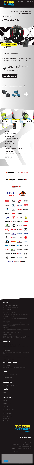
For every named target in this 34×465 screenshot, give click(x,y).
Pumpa (11, 357)
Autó (5, 372)
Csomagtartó (24, 357)
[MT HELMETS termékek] (7, 239)
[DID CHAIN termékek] (13, 214)
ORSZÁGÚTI (12, 346)
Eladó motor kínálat (10, 305)
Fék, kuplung (22, 322)
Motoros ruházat (9, 317)
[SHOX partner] (23, 182)
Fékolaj (10, 336)
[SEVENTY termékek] (20, 251)
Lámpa (8, 357)
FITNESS (19, 346)
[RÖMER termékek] (20, 247)
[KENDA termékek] (13, 231)
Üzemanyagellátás (22, 324)
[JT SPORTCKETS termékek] (20, 243)
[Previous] (2, 121)
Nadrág (8, 318)
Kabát (12, 318)
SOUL (17, 348)
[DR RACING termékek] (7, 218)
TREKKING (26, 346)
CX (16, 346)
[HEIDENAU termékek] (7, 227)
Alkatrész (7, 321)
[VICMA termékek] (26, 259)
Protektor (19, 318)
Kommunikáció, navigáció (20, 330)
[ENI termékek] (26, 218)
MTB (8, 346)
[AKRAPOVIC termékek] (20, 202)
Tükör (13, 325)
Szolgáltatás (8, 397)
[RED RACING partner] (17, 189)
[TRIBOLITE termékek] (7, 259)
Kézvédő (13, 330)
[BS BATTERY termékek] (26, 206)
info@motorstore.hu (26, 446)
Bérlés (5, 392)
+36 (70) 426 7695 (27, 442)
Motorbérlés (8, 309)
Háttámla (16, 332)
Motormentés (6, 411)
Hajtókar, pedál (22, 352)
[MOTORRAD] (23, 175)
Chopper (5, 307)
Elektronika (16, 322)
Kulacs (14, 357)
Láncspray (15, 336)
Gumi (4, 324)
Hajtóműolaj (12, 337)
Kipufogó (5, 325)
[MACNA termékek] (26, 231)
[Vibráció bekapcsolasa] (32, 2)
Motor (5, 302)
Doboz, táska (17, 329)
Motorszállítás (8, 409)
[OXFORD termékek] (7, 243)
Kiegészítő (24, 318)
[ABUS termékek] (7, 202)
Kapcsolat (20, 1)
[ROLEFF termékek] (13, 247)
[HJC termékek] (26, 227)
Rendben (6, 461)
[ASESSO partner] (10, 175)
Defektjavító (11, 329)
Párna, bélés (6, 16)
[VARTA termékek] (20, 259)
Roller (24, 367)
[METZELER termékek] (13, 235)
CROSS (23, 346)
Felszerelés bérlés (10, 385)
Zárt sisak (5, 314)
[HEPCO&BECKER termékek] (13, 227)
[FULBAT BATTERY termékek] (20, 223)
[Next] (31, 121)
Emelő (19, 332)
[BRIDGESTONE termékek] (13, 210)
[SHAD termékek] (26, 251)
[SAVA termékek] (13, 251)
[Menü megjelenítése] (1, 1)
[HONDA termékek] (7, 231)
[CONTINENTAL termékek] (26, 210)
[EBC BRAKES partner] (10, 196)
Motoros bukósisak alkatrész (21, 11)
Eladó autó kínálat (10, 375)
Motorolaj (5, 336)
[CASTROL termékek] (20, 210)
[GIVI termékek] (26, 223)
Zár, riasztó (27, 329)
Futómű (27, 322)
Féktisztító (20, 336)
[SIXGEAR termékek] (13, 255)
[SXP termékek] (26, 255)
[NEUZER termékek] (13, 239)
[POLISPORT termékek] (26, 243)
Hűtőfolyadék (6, 337)
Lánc (28, 324)
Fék (4, 353)
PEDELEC (5, 346)
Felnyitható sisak (11, 314)
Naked (9, 307)
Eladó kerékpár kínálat (11, 345)
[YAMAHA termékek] (10, 263)
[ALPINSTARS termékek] (26, 202)
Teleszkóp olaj (26, 336)
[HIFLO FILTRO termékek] (20, 227)
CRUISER (5, 348)
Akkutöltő (5, 329)
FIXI (15, 346)
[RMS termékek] (7, 251)
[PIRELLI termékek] (13, 243)
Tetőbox (6, 389)
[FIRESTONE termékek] (7, 223)
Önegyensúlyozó (18, 367)
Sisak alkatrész (25, 314)
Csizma (4, 318)
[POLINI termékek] (7, 247)
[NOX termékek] (20, 239)
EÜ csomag (22, 329)
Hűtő (14, 324)
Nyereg (16, 352)
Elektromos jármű (10, 363)
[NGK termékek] (26, 239)
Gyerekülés (5, 359)
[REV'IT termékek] (26, 247)
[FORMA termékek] (13, 223)
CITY (30, 346)
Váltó (27, 352)
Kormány (10, 325)
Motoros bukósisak (10, 312)
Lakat (10, 359)
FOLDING (9, 348)
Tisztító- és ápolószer (20, 337)
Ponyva (5, 332)
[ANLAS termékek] (7, 206)
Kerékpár (6, 342)
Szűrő (16, 324)
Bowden (11, 322)
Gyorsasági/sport (14, 307)
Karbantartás (8, 334)
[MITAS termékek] (26, 235)
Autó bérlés (7, 378)
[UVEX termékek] (13, 259)
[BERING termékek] (13, 206)
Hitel (5, 400)
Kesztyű (15, 318)
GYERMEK (20, 348)
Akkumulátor (6, 322)
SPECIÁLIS (13, 348)
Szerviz (5, 406)
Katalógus (7, 366)
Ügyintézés (7, 403)
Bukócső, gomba (7, 330)
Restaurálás (6, 418)
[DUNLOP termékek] (20, 218)
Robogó (8, 367)
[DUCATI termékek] (13, 218)
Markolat (19, 357)
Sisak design (7, 420)
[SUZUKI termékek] (20, 255)
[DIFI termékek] (26, 214)
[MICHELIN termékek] (20, 235)
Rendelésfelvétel (9, 76)
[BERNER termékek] (20, 206)
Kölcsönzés (7, 413)
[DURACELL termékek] (20, 214)
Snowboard (7, 382)
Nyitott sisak (18, 314)
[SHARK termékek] (7, 255)
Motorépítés (7, 416)
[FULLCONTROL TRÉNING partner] (23, 196)
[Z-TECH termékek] (23, 263)
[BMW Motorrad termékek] (7, 210)
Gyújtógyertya (9, 324)
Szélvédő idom (10, 332)
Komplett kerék (6, 352)
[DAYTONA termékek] (7, 214)
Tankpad (28, 330)
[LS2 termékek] (20, 231)
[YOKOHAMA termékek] (17, 263)
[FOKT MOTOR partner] (10, 182)
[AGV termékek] (13, 202)
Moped (4, 367)
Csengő (5, 357)
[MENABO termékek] (7, 235)
